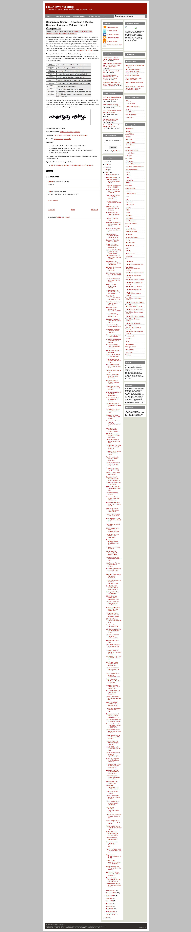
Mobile (127, 210)
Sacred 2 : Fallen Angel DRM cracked (113, 473)
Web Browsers (129, 349)
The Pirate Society (130, 114)
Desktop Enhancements (132, 164)
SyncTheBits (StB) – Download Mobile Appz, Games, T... (112, 587)
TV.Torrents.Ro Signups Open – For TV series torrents (113, 504)
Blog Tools (128, 139)
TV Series (128, 339)
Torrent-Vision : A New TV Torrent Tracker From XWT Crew (111, 59)
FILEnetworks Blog (60, 7)
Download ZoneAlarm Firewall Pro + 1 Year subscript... (113, 416)
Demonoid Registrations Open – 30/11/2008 (113, 186)
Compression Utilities (131, 150)
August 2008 (110, 895)
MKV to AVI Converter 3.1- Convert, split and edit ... (113, 748)
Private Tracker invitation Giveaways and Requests (133, 70)
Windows (128, 355)
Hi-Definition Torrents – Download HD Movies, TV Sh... (113, 360)
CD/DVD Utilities (130, 142)
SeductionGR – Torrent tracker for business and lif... (113, 411)
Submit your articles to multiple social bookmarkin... (112, 535)
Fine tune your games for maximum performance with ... (113, 582)
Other (127, 226)
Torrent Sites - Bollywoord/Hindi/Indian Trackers (132, 268)
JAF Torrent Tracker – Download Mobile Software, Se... (112, 663)
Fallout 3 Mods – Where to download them (113, 355)
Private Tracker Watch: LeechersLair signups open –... (113, 822)
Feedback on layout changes (112, 493)
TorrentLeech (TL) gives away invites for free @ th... (113, 520)
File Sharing (129, 180)
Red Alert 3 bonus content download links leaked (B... (112, 833)
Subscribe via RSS (112, 27)
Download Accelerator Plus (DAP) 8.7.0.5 (112, 469)
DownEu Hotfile (130, 104)
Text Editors (128, 256)
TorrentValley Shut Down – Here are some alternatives (113, 570)
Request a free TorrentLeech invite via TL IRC (113, 856)
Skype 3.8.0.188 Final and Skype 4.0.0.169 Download (113, 388)
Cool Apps (128, 156)
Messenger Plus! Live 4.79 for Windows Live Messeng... (113, 868)
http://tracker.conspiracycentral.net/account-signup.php (71, 135)
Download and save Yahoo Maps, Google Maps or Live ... (113, 686)
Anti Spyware (129, 128)
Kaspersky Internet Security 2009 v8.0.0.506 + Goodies (113, 309)
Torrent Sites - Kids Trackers (133, 289)
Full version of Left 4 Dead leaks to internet (113, 325)
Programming (129, 245)
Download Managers (131, 169)
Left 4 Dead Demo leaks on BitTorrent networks (113, 720)
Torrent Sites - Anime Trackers (134, 264)
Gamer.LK (128, 109)
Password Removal (131, 232)
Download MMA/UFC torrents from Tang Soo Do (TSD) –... (113, 652)
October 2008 (110, 890)
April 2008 (109, 906)
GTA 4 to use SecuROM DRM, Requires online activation (113, 257)
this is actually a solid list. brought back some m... (110, 120)
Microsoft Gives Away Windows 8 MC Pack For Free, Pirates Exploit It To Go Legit (112, 65)
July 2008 (109, 898)
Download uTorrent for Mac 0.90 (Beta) (112, 240)
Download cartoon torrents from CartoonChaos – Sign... (112, 844)
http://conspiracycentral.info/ (62, 139)
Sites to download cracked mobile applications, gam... (112, 597)
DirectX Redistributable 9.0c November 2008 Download (113, 737)
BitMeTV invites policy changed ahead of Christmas (112, 208)
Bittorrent (128, 137)
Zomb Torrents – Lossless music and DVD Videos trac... (113, 303)
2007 (106, 918)
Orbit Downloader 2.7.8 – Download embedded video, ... (113, 885)
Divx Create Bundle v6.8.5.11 (112, 792)
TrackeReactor (129, 117)
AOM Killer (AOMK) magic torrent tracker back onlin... (113, 346)
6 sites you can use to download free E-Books (132, 74)
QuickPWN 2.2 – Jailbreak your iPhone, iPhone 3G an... (113, 315)
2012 (106, 162)
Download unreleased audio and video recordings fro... (112, 603)
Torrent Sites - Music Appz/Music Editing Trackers (133, 305)
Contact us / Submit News (114, 45)
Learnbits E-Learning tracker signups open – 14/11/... (113, 558)
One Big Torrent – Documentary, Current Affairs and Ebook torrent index (72, 165)
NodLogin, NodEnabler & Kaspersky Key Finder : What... (113, 224)
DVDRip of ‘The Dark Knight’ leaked (112, 592)
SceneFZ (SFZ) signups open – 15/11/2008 (113, 515)
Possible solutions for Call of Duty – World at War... (113, 698)
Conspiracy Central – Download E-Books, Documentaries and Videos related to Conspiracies (69, 25)
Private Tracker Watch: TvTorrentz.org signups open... (113, 827)
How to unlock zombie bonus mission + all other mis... (112, 669)
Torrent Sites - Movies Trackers (134, 302)
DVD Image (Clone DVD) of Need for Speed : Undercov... (113, 447)
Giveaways (128, 185)
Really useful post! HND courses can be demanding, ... (112, 105)
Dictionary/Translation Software (134, 166)
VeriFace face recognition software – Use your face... (113, 816)
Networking (128, 215)
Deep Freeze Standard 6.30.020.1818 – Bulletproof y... (113, 197)
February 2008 (111, 911)
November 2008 (111, 177)
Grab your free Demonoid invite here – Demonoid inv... (113, 393)
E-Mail (127, 177)
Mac (126, 199)
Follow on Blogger (112, 41)
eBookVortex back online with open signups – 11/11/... (113, 630)
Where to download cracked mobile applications (133, 79)
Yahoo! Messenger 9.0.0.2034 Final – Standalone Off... (112, 704)
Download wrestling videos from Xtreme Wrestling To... (112, 771)
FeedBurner (116, 151)
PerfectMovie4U (130, 112)
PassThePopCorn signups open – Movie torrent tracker (113, 263)
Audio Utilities (129, 134)
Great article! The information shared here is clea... (112, 125)
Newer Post (51, 210)
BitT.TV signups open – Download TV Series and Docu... (113, 435)
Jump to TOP (142, 927)
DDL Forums (129, 161)
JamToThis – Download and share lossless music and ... (113, 330)
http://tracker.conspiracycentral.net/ (70, 132)
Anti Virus (128, 131)
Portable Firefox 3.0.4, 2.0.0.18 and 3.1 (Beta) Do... (113, 405)
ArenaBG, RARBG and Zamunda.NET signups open (113, 692)
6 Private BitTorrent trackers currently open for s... (113, 620)
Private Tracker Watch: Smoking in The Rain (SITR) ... (113, 280)
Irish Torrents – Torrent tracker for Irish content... (112, 564)
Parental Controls (130, 229)
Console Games (130, 153)
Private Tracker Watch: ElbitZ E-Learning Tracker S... (113, 464)
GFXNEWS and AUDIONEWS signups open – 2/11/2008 (113, 862)
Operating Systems (131, 223)
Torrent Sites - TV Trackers (133, 323)
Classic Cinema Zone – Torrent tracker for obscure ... (113, 399)
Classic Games (130, 145)
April (49, 191)
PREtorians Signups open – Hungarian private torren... (112, 510)
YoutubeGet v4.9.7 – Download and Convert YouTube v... (113, 429)
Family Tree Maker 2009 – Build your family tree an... (113, 850)
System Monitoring (78, 927)
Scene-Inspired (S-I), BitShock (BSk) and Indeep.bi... (112, 743)
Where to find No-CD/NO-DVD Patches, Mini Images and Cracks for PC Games (134, 88)
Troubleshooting (130, 336)
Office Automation (130, 221)
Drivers (127, 172)
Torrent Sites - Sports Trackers (134, 316)
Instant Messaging (130, 194)
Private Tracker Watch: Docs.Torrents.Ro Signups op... (113, 803)
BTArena (128, 101)
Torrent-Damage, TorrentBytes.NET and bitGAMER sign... (113, 879)
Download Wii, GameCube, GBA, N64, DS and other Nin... (112, 542)
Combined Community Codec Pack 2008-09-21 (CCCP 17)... (113, 725)
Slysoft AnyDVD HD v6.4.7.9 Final (112, 782)
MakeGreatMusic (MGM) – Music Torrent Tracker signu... (113, 251)
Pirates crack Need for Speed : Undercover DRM (113, 441)
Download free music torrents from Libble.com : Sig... (112, 636)
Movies (127, 213)
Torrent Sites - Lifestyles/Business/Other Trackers (133, 294)
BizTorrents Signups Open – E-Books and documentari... (113, 777)
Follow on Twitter (111, 30)
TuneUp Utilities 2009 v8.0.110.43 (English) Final (113, 366)
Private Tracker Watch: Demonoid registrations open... (113, 754)
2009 (106, 170)
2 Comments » (72, 33)
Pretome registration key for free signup (113, 483)
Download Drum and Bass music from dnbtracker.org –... (112, 715)
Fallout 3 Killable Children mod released (111, 286)
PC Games (128, 234)
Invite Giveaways (79, 16)
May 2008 (109, 903)
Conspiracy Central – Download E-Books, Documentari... (113, 292)
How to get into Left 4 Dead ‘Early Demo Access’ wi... (112, 760)
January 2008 (110, 914)
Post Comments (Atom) (63, 217)
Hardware (128, 191)
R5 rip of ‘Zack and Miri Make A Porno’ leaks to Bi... (113, 202)
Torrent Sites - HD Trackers (133, 287)
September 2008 (111, 893)
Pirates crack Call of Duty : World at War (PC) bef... (113, 709)
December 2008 (111, 175)
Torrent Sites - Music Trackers (134, 309)
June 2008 (109, 901)
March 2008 (110, 909)
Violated (50, 181)
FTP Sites (128, 183)
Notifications (129, 218)
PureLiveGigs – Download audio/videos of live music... (112, 810)
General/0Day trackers (85, 50)
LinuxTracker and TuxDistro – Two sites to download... (113, 681)
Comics (127, 147)
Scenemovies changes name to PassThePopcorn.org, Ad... (113, 423)
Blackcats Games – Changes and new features (112, 382)
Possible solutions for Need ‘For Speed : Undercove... (112, 376)
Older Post (94, 210)
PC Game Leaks (94, 16)
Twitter (127, 341)
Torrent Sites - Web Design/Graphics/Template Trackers (133, 327)
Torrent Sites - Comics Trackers (134, 273)
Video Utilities (129, 344)
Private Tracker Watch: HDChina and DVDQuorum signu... (113, 530)
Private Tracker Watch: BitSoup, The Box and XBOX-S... (113, 731)
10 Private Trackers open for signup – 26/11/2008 (113, 268)
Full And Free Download (132, 106)
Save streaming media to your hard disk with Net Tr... (113, 274)
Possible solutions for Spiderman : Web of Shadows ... (113, 797)
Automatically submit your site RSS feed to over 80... (113, 658)
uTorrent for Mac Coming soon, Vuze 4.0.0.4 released (113, 340)
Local (127, 196)
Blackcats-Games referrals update (111, 838)
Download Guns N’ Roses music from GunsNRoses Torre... (113, 478)
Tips (126, 259)
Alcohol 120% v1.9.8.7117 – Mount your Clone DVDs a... (113, 297)
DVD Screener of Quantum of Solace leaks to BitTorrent (112, 235)
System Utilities (130, 253)
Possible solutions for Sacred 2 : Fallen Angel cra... (112, 458)
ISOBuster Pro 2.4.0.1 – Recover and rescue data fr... (113, 181)
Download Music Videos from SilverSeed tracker (113, 453)
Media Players (129, 204)
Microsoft (128, 207)
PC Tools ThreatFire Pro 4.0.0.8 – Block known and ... (113, 488)
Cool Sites (128, 158)
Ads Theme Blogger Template (92, 927)
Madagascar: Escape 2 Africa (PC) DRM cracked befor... (113, 609)
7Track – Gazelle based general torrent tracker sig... (113, 230)
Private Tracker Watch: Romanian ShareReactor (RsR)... (113, 675)
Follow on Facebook (112, 34)
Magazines (128, 202)
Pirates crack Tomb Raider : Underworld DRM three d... (113, 498)
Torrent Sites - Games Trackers (134, 280)
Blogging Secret (60, 927)
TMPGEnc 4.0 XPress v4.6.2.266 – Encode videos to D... (113, 873)
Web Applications (130, 347)
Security (127, 251)
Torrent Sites (129, 261)
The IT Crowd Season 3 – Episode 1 (113, 351)
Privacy (127, 240)
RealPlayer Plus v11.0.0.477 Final (112, 625)
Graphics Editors (130, 188)
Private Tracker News (62, 16)
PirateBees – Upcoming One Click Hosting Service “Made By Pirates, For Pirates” (112, 84)
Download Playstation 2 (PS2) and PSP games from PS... (113, 320)
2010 (106, 167)
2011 (106, 164)
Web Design (129, 352)
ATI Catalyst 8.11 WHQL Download (113, 548)
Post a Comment (53, 201)
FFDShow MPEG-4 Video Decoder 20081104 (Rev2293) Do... (113, 765)
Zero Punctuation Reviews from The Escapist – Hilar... (112, 553)
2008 (106, 172)
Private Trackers (78, 31)
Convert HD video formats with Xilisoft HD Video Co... (112, 245)
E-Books (128, 175)
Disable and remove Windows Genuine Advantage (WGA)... (113, 615)
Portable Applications (131, 237)
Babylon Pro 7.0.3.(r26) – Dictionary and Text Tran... (113, 646)
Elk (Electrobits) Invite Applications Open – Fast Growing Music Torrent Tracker (110, 77)
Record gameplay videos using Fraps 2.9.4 (113, 335)
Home (49, 16)
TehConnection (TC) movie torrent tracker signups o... (113, 214)
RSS (104, 16)
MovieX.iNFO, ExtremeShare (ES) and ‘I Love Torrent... (113, 787)
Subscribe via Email (112, 38)
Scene (127, 248)
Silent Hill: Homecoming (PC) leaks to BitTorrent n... (113, 576)
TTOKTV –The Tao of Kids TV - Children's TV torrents (113, 191)
